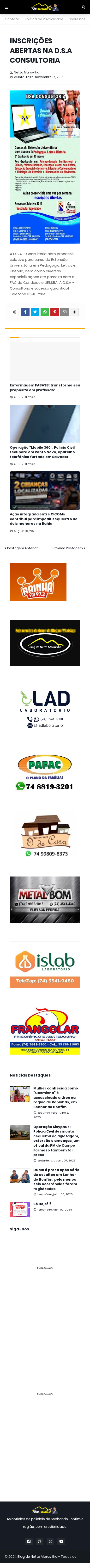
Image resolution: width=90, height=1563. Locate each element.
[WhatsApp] (45, 312)
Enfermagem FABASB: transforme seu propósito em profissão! (45, 387)
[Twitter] (35, 312)
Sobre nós (77, 19)
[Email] (64, 312)
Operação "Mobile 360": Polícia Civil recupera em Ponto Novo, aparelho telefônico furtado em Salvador (42, 452)
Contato (12, 19)
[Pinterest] (54, 312)
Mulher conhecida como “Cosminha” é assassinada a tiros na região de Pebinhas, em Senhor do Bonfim (55, 1097)
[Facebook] (25, 312)
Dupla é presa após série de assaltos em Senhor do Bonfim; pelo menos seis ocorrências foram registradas (56, 1179)
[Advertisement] (45, 1318)
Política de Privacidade (44, 19)
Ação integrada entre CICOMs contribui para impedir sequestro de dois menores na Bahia (44, 519)
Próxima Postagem (68, 548)
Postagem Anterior (22, 548)
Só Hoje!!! (42, 1204)
